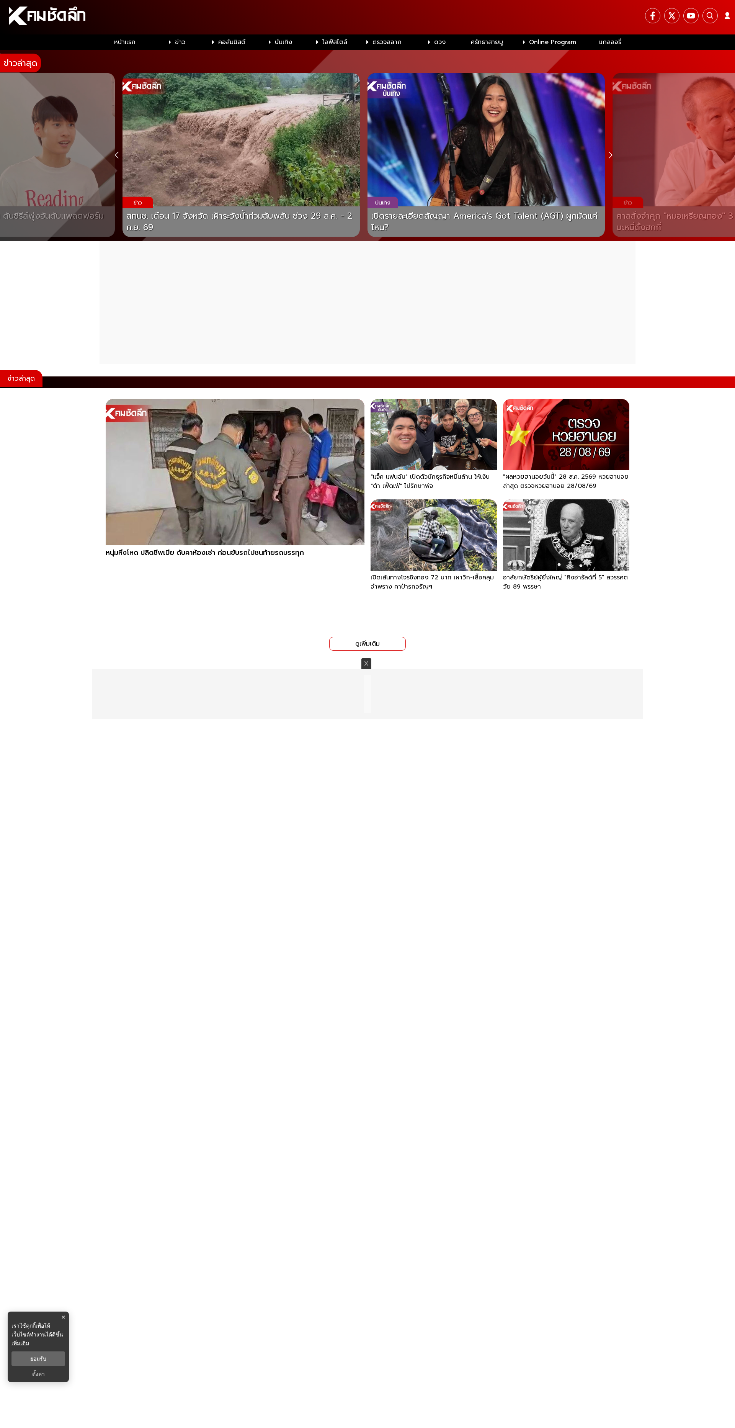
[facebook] (652, 15)
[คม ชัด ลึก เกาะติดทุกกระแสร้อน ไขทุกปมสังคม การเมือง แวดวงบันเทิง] (367, 17)
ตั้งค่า (38, 1374)
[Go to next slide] (610, 155)
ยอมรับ (38, 1359)
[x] (671, 15)
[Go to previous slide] (116, 155)
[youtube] (691, 15)
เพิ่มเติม (20, 1343)
